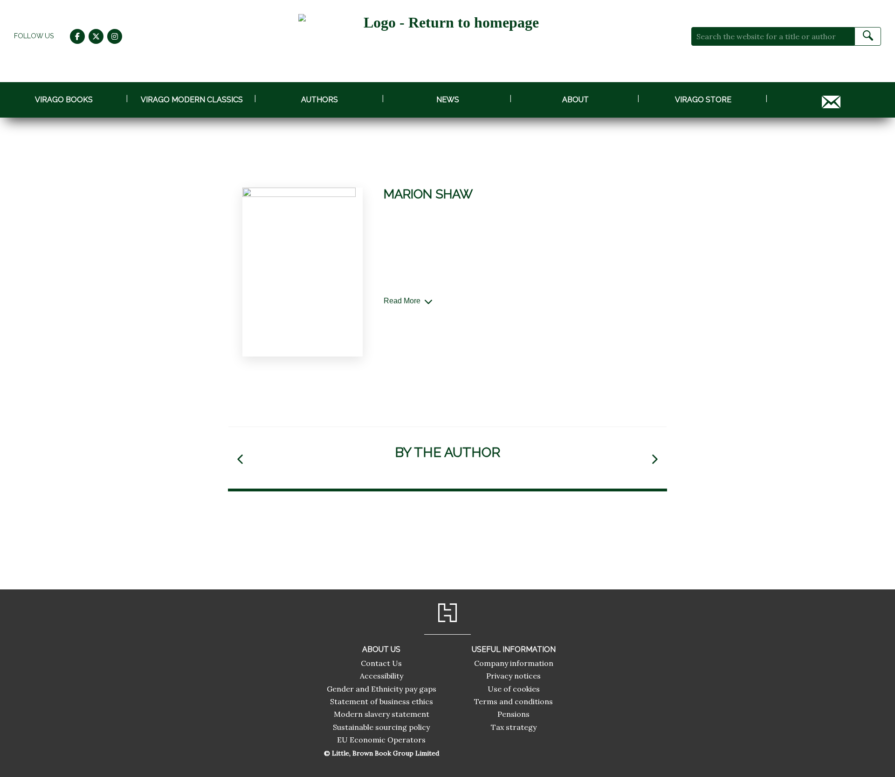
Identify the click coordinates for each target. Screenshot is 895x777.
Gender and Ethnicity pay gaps (381, 688)
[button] (240, 459)
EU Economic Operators (381, 739)
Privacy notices (513, 675)
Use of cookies (514, 688)
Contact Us (381, 663)
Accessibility (381, 675)
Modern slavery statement (381, 714)
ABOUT (575, 99)
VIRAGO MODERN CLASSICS (192, 99)
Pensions (513, 714)
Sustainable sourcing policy (381, 727)
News (447, 99)
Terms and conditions (513, 701)
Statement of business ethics (381, 701)
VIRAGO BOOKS (64, 99)
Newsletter (831, 99)
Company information (513, 663)
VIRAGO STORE (703, 99)
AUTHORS (319, 99)
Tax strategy (514, 727)
